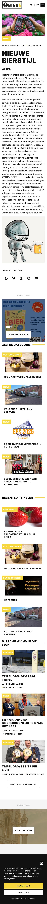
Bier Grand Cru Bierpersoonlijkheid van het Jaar (23, 723)
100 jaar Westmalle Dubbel (23, 377)
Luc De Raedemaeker (13, 684)
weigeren (23, 892)
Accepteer (23, 886)
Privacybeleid (29, 898)
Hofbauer (10, 600)
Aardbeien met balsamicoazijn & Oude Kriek (19, 534)
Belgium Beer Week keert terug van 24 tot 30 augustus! (21, 482)
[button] (41, 863)
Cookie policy (16, 898)
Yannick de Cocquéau (14, 45)
